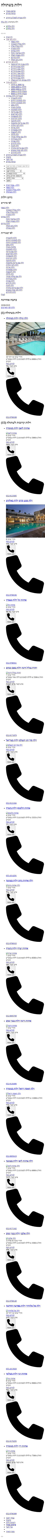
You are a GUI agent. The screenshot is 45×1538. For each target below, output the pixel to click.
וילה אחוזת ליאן (25, 1161)
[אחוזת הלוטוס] (12, 813)
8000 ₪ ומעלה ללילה (19, 94)
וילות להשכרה (16, 98)
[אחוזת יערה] (11, 953)
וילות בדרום (15, 57)
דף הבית (9, 37)
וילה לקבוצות (16, 132)
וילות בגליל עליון (17, 46)
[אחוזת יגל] (10, 605)
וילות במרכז (15, 51)
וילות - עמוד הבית (12, 185)
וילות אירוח (15, 128)
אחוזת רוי (23, 1446)
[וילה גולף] (10, 26)
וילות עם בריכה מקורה (19, 148)
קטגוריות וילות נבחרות (14, 96)
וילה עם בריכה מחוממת (20, 123)
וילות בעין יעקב (13, 1021)
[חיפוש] (5, 33)
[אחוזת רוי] (10, 1451)
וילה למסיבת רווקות (18, 103)
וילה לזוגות (15, 146)
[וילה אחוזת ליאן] (13, 1166)
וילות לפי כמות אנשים (19, 150)
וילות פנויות (15, 141)
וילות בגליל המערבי (18, 44)
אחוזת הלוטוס (23, 808)
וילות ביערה (11, 808)
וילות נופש (15, 105)
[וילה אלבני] (11, 1238)
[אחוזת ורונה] (11, 1026)
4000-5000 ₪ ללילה (18, 89)
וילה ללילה (15, 134)
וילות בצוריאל (12, 740)
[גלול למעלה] (2, 1536)
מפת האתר (10, 1531)
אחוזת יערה (22, 948)
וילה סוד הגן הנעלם (28, 740)
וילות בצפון (15, 42)
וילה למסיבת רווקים (18, 100)
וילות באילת (10, 228)
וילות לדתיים (15, 143)
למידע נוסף (10, 364)
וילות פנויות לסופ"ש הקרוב (16, 155)
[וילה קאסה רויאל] (13, 1093)
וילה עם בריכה (16, 112)
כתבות (8, 157)
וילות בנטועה (12, 880)
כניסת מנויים (11, 13)
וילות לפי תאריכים (8, 307)
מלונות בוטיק (16, 107)
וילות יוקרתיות (16, 119)
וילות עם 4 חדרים (17, 66)
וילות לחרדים (16, 152)
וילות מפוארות (16, 130)
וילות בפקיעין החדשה (16, 1305)
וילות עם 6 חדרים (17, 71)
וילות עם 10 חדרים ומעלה (21, 80)
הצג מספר (10, 376)
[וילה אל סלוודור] (13, 1311)
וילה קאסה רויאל (26, 1088)
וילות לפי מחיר (11, 82)
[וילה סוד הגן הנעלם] (14, 745)
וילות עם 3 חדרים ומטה (20, 64)
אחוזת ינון (22, 1373)
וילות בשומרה (12, 428)
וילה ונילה (23, 318)
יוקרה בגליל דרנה (29, 667)
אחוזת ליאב (24, 428)
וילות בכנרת (15, 48)
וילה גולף (4, 22)
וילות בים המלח (17, 60)
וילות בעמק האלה (17, 55)
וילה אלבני (25, 1233)
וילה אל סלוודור (33, 1305)
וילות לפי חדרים (12, 62)
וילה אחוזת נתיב (25, 880)
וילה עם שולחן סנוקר (19, 137)
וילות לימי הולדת (17, 125)
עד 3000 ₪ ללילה (17, 85)
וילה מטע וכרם (25, 500)
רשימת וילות (10, 1522)
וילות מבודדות (16, 139)
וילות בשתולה (11, 192)
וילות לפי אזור (11, 39)
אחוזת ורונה (25, 1021)
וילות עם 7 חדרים (17, 73)
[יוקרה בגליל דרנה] (13, 673)
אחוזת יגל (22, 600)
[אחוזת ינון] (10, 1378)
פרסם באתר (10, 11)
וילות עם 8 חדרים (17, 75)
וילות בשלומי (12, 1373)
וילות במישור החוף (18, 53)
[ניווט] (2, 33)
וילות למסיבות (16, 109)
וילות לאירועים (16, 114)
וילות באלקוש (12, 500)
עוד (3, 294)
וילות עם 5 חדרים (17, 69)
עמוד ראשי (10, 1518)
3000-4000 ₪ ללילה (18, 87)
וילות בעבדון (11, 600)
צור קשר (9, 159)
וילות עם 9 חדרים (17, 78)
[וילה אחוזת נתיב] (13, 885)
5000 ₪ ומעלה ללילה (19, 91)
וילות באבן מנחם (13, 667)
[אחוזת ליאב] (11, 433)
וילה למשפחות (16, 116)
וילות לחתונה (16, 121)
